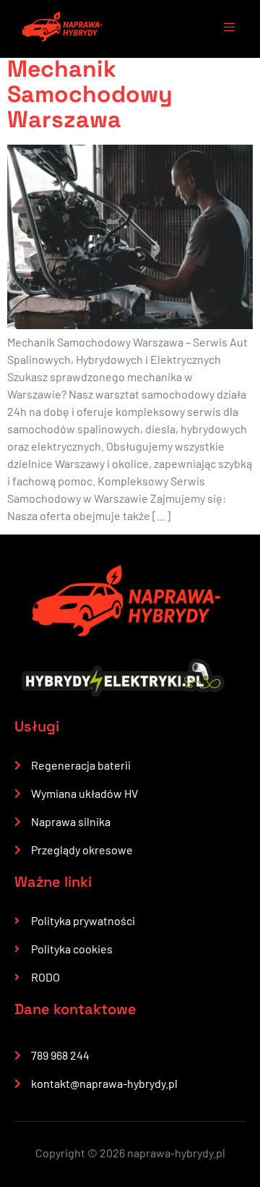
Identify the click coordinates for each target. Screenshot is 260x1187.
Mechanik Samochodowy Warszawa (90, 94)
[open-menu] (222, 29)
